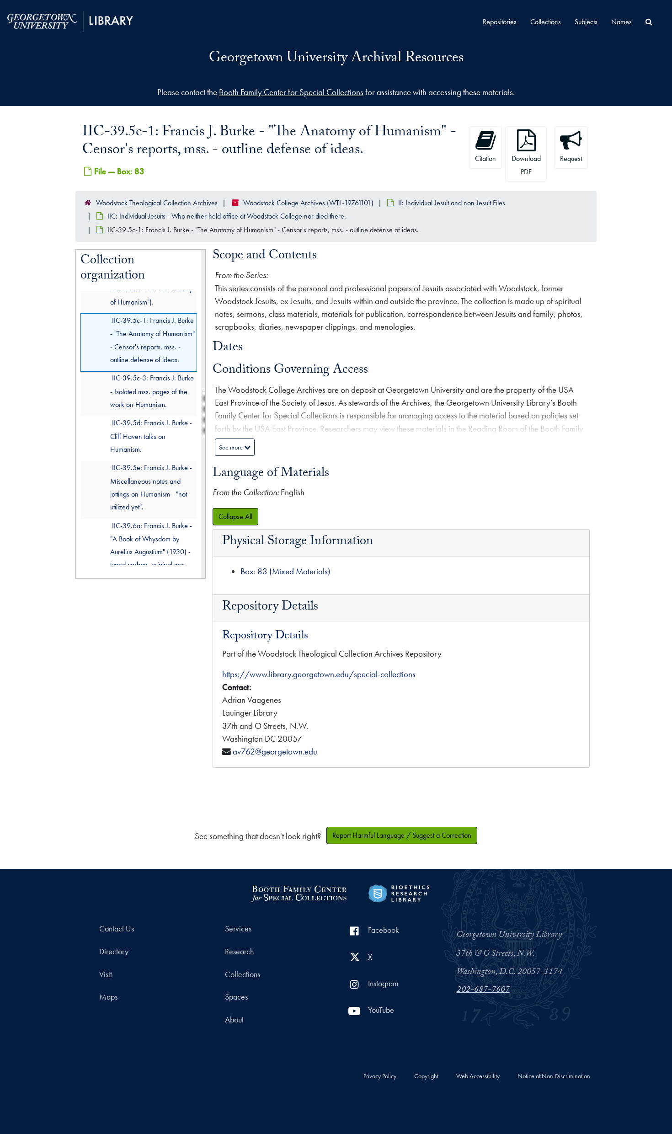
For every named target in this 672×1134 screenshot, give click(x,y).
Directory (113, 952)
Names (621, 22)
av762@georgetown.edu (275, 751)
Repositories (500, 22)
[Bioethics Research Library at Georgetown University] (399, 892)
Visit (105, 974)
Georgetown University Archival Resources (336, 59)
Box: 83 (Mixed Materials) (285, 571)
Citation (485, 158)
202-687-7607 (483, 990)
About (234, 1020)
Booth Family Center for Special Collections (291, 92)
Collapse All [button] (235, 516)
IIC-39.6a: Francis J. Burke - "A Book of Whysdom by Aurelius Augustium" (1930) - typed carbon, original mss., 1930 (151, 552)
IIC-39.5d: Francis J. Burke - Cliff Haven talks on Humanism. (151, 436)
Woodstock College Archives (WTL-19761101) (308, 203)
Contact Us (116, 929)
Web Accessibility (478, 1076)
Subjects (586, 22)
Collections (545, 22)
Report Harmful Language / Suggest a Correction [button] (401, 835)
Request (571, 158)
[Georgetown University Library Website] (70, 20)
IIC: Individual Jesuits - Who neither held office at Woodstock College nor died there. (226, 216)
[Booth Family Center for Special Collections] (299, 892)
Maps (108, 997)
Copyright (426, 1076)
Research (239, 952)
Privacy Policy (379, 1076)
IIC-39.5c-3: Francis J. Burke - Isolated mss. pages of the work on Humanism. (152, 391)
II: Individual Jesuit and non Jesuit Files (451, 203)
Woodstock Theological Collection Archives (157, 203)
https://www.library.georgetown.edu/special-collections (319, 674)
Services (238, 929)
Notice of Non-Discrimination (553, 1076)
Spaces (236, 997)
